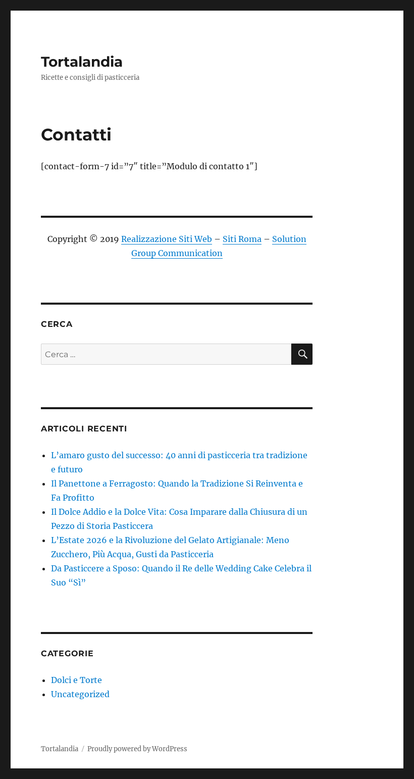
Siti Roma (242, 239)
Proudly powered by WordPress (137, 749)
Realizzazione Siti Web (166, 239)
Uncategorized (80, 694)
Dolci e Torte (76, 680)
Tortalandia (82, 61)
